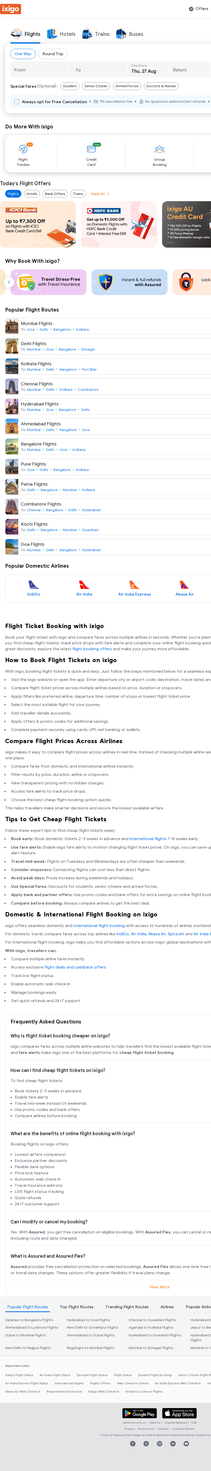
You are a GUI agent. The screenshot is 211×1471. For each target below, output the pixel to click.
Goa (30, 329)
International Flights (69, 1383)
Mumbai (34, 349)
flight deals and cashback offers (75, 967)
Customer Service (183, 1428)
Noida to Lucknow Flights (144, 1391)
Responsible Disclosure (64, 1391)
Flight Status (123, 1375)
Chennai (34, 510)
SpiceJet (176, 934)
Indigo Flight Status (19, 1375)
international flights (147, 838)
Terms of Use (145, 1428)
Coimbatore (88, 390)
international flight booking (99, 925)
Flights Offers (100, 1383)
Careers (162, 1428)
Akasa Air (157, 934)
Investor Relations (176, 1422)
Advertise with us (134, 1422)
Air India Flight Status (55, 1375)
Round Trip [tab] (52, 54)
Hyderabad (91, 510)
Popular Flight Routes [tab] (27, 1307)
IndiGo (122, 934)
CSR (193, 1422)
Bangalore (62, 329)
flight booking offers (92, 649)
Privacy (129, 1428)
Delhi (44, 329)
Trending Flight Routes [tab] (127, 1307)
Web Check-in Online (132, 1383)
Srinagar (88, 349)
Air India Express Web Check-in (178, 1383)
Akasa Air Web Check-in (22, 1391)
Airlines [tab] (167, 1307)
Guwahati (90, 530)
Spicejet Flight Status (92, 1375)
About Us (155, 1422)
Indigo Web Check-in (103, 1391)
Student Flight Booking (155, 1375)
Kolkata (82, 329)
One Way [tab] (23, 54)
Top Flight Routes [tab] (77, 1307)
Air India (138, 934)
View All (98, 193)
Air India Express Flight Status (26, 1383)
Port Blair (89, 369)
